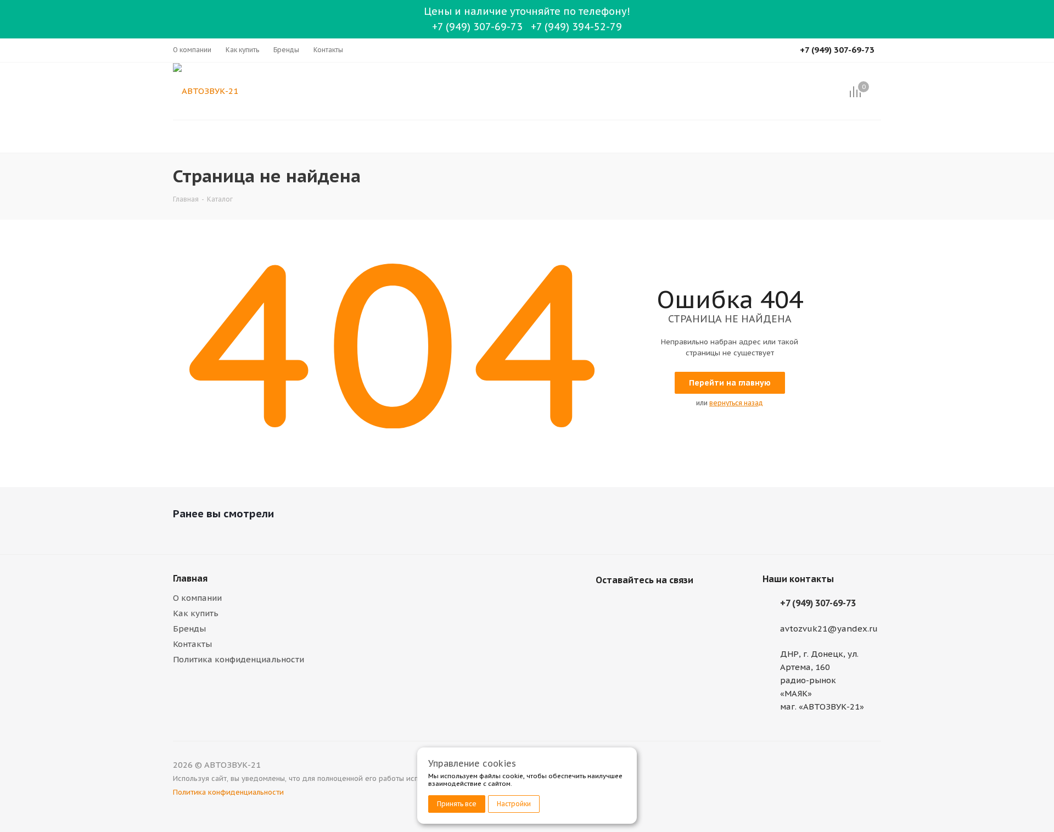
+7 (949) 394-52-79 (576, 26)
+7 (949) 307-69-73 (477, 26)
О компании (197, 598)
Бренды (189, 628)
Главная (190, 578)
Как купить (195, 613)
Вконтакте (607, 606)
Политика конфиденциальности (238, 659)
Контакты (192, 644)
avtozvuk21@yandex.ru (829, 628)
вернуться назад (736, 403)
